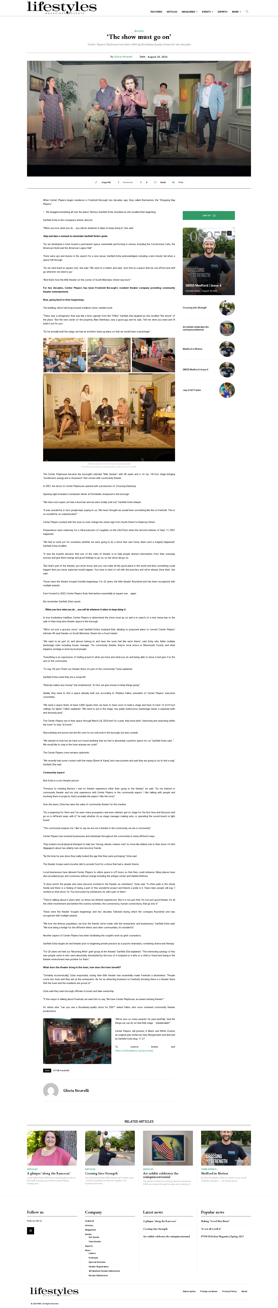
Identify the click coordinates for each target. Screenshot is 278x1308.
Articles (139, 31)
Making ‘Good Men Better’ (215, 1221)
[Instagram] (30, 1230)
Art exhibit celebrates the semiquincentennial (196, 328)
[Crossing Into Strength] (227, 308)
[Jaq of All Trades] (227, 390)
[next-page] (229, 233)
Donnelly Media (193, 291)
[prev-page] (223, 233)
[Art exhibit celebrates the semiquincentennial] (227, 328)
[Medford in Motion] (227, 349)
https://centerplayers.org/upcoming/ (134, 1050)
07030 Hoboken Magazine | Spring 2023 (222, 1236)
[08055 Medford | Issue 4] (209, 261)
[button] (247, 12)
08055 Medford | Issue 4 (203, 285)
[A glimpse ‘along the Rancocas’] (52, 1148)
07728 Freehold (61, 1070)
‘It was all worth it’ (211, 1229)
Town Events (209, 1169)
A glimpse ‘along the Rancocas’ (48, 1173)
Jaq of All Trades (192, 390)
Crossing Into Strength (195, 307)
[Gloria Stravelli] (51, 1090)
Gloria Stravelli (123, 56)
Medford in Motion (192, 349)
